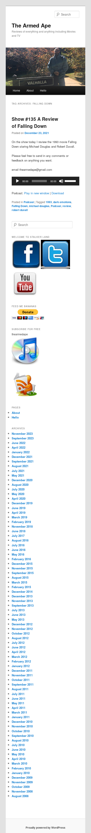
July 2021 (18, 471)
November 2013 (22, 601)
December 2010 (22, 721)
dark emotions (62, 202)
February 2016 (21, 559)
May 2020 (18, 494)
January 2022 (21, 452)
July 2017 (18, 536)
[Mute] (61, 181)
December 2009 (22, 777)
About (30, 90)
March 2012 (19, 657)
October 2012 (21, 633)
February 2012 (21, 661)
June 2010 (18, 749)
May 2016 (18, 554)
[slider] (71, 181)
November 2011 (22, 675)
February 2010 (21, 768)
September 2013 (23, 605)
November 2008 (22, 791)
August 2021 (20, 466)
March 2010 (19, 763)
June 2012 (18, 647)
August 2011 (20, 689)
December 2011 (22, 670)
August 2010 (20, 740)
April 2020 (18, 498)
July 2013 (18, 610)
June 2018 (18, 531)
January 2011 (21, 717)
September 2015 (23, 573)
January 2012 (21, 666)
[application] (45, 181)
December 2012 (22, 624)
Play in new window (36, 193)
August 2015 (20, 577)
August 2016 (20, 540)
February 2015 (21, 587)
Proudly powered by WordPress (45, 827)
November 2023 (22, 433)
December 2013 (22, 596)
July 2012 (18, 642)
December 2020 (22, 480)
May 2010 (18, 754)
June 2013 (18, 615)
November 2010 (22, 726)
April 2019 (18, 512)
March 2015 (19, 582)
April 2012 (18, 652)
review (67, 206)
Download (57, 193)
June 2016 (18, 550)
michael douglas (39, 206)
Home (16, 90)
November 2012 (22, 629)
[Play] (17, 181)
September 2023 (23, 438)
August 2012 (20, 638)
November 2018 (22, 526)
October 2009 (21, 787)
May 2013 (18, 619)
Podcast (29, 202)
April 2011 (18, 708)
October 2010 (21, 731)
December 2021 (22, 457)
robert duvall (20, 210)
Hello (43, 90)
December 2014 (22, 591)
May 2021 (18, 475)
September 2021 (23, 461)
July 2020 (18, 489)
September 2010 (23, 736)
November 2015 (22, 568)
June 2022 (18, 443)
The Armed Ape (31, 25)
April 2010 (18, 759)
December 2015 (22, 563)
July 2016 (18, 545)
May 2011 (18, 703)
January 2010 (21, 773)
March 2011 (19, 712)
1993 (49, 202)
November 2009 (22, 782)
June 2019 (18, 508)
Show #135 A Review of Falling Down (35, 122)
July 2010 (18, 745)
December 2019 (22, 503)
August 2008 (20, 796)
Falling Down (20, 206)
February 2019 (21, 522)
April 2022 (18, 447)
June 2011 (18, 698)
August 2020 (20, 485)
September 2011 (23, 684)
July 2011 (18, 694)
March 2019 (19, 517)
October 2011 (21, 680)
